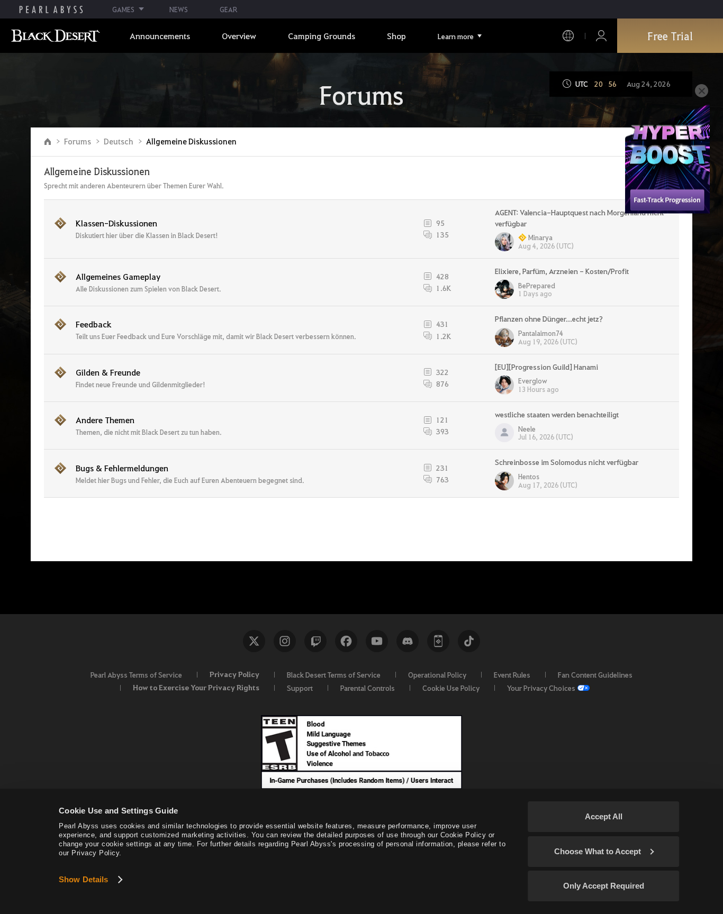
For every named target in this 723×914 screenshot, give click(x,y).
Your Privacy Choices (541, 687)
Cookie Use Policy (451, 687)
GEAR (228, 9)
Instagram (285, 641)
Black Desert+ (438, 641)
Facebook (346, 641)
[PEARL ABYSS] (51, 9)
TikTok (469, 641)
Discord (407, 641)
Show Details (83, 879)
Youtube (377, 641)
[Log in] (601, 35)
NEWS (178, 9)
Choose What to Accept (597, 851)
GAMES (123, 9)
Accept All (603, 816)
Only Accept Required (603, 885)
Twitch (315, 641)
